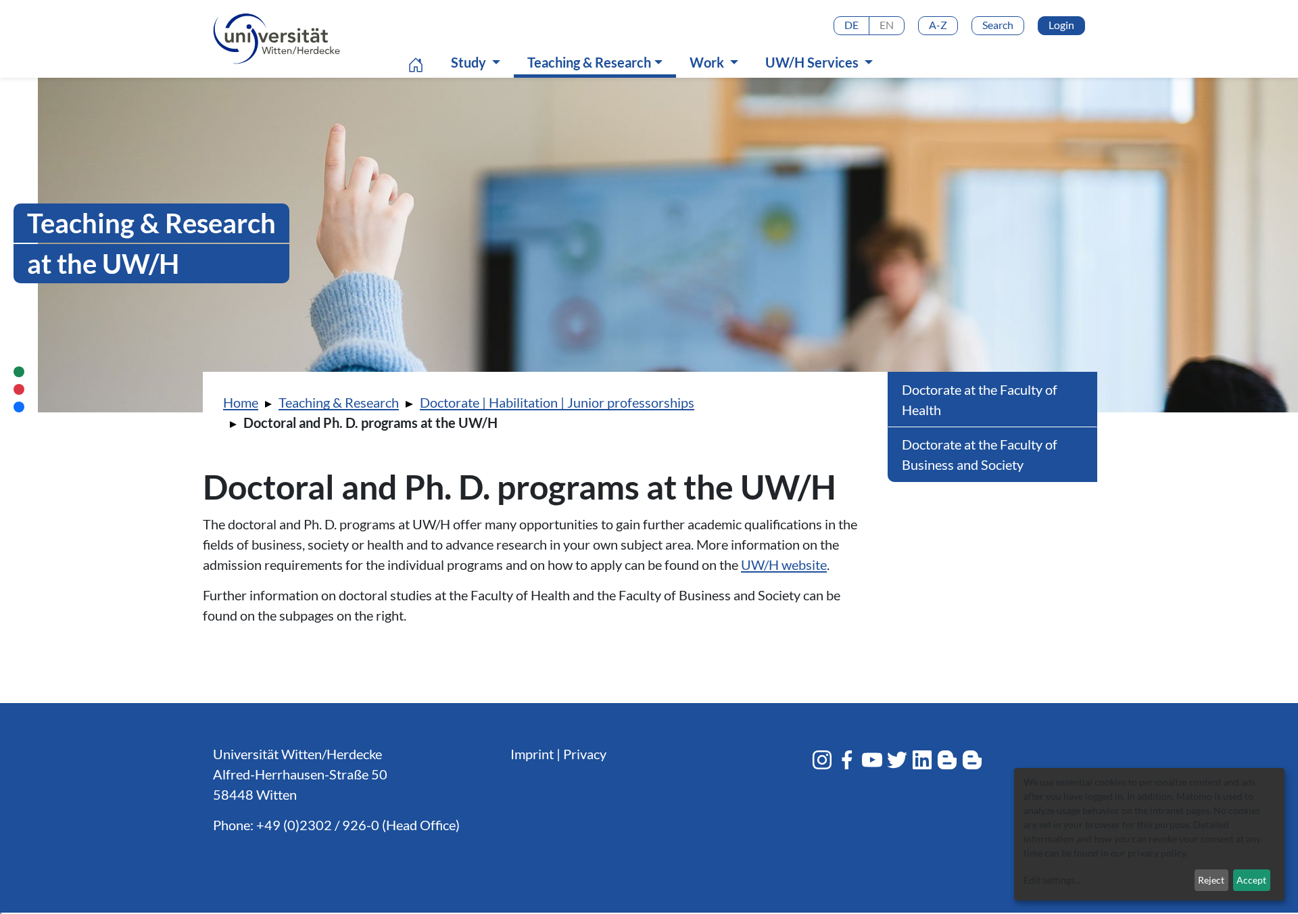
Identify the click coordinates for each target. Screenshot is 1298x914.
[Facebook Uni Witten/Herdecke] (847, 760)
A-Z (938, 24)
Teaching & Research (598, 61)
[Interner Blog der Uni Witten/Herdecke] (972, 760)
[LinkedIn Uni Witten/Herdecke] (922, 760)
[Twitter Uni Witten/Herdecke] (897, 760)
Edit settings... (1052, 880)
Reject (1211, 880)
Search (997, 24)
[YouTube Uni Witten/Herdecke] (872, 760)
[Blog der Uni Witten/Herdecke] (947, 760)
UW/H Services (813, 62)
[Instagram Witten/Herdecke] (822, 760)
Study (470, 62)
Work (708, 62)
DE (851, 24)
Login (1061, 24)
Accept (1251, 880)
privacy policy (1157, 853)
